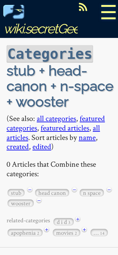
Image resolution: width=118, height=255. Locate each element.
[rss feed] (83, 7)
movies (66, 232)
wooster (20, 203)
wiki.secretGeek (44, 28)
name (87, 137)
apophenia (25, 232)
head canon (52, 192)
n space (92, 192)
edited (41, 146)
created (18, 146)
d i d (63, 222)
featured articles (65, 128)
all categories (56, 118)
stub (16, 192)
